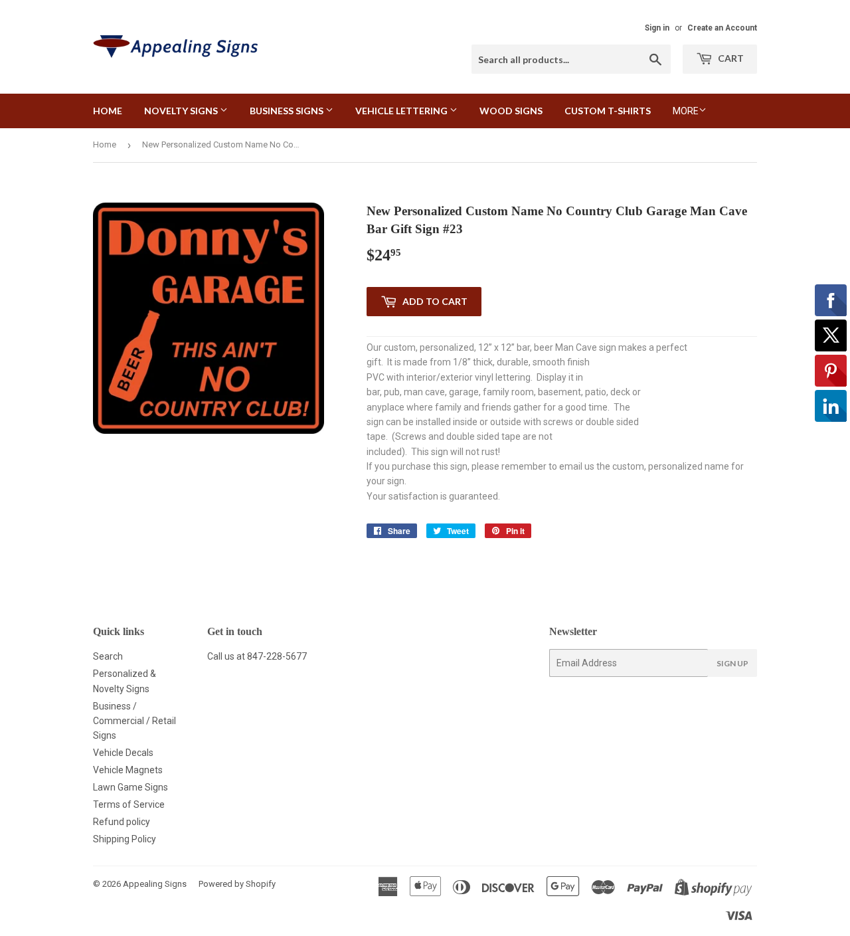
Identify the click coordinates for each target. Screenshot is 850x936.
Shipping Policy (124, 839)
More (686, 111)
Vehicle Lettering (402, 110)
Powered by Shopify (237, 884)
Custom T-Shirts (607, 110)
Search (108, 656)
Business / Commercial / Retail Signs (134, 721)
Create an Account (722, 28)
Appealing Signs (155, 884)
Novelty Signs (182, 110)
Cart (730, 58)
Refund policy (121, 821)
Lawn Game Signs (130, 787)
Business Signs (287, 110)
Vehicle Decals (123, 752)
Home (107, 110)
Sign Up (732, 663)
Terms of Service (129, 804)
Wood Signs (511, 110)
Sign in (657, 28)
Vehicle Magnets (128, 770)
